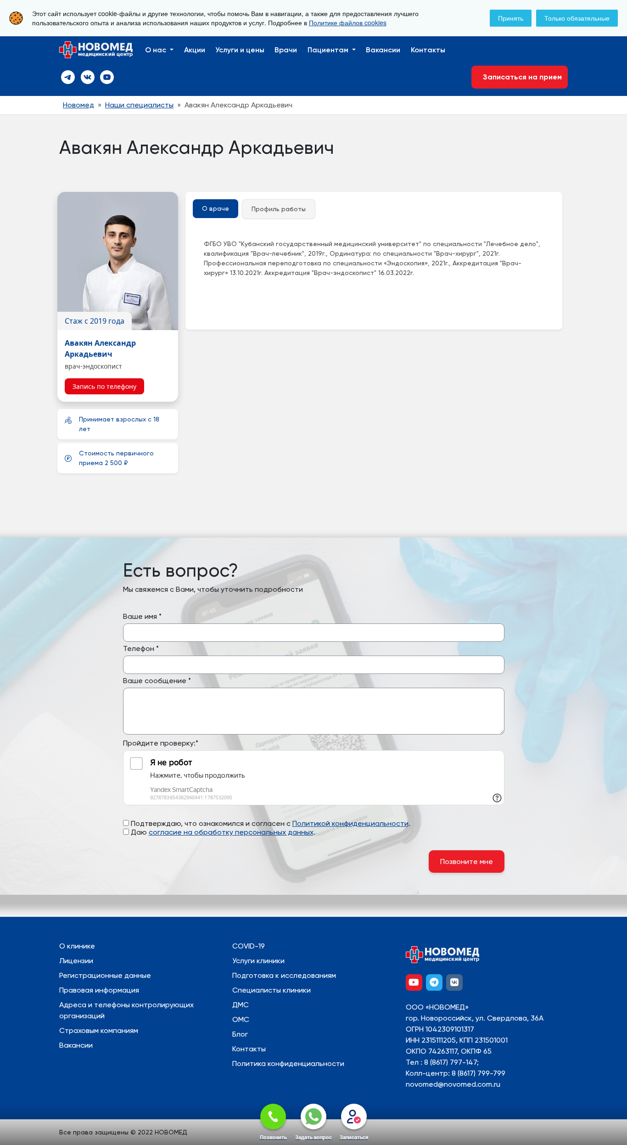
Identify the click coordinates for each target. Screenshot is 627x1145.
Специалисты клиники (271, 990)
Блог (240, 1034)
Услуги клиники (258, 960)
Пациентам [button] (329, 49)
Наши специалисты (139, 105)
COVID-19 (248, 946)
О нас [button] (156, 49)
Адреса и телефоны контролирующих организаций (126, 1010)
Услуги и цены (239, 49)
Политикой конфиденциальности (350, 823)
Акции (194, 49)
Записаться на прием (519, 77)
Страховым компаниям (98, 1030)
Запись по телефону (104, 386)
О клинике (77, 946)
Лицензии (76, 960)
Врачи (285, 49)
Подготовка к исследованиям (284, 975)
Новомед (78, 105)
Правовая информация (99, 990)
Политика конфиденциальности (288, 1063)
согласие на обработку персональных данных (231, 832)
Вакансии (383, 49)
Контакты (428, 49)
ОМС (240, 1019)
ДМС (240, 1004)
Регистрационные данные (105, 975)
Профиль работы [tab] (279, 209)
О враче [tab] (215, 208)
